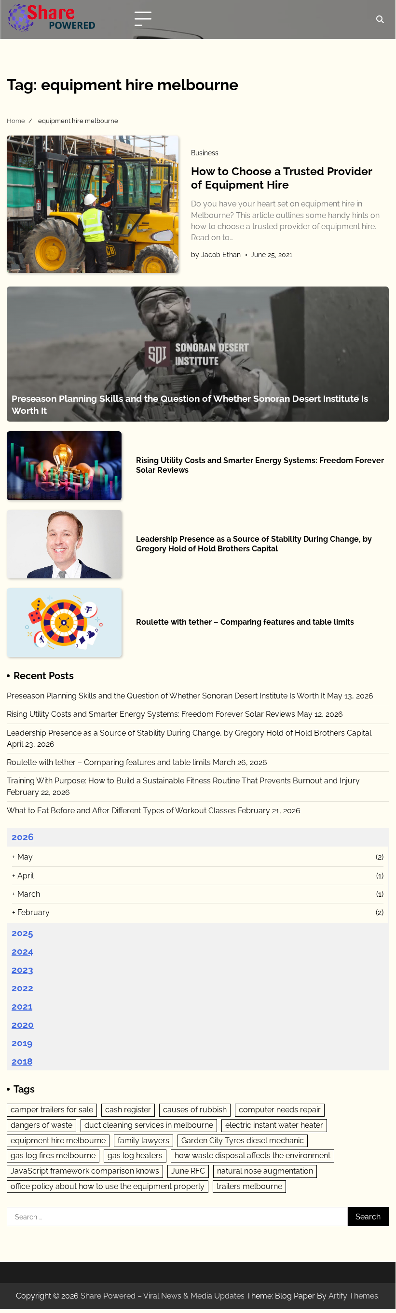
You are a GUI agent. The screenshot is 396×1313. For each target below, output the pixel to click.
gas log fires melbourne (53, 1155)
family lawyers (143, 1140)
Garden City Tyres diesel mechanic (242, 1140)
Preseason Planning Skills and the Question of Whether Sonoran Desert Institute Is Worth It (166, 695)
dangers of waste (41, 1125)
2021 (22, 1006)
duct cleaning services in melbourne (148, 1125)
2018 (22, 1061)
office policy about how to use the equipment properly (108, 1186)
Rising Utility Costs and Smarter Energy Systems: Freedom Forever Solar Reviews (151, 714)
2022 (22, 988)
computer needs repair (280, 1109)
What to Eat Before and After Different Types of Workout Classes (121, 810)
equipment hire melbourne (58, 1140)
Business (204, 153)
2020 (23, 1024)
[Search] (380, 19)
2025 (22, 933)
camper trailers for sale (52, 1109)
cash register (128, 1109)
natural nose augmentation (265, 1171)
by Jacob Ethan (216, 255)
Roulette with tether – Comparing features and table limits (245, 622)
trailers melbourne (249, 1186)
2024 (22, 951)
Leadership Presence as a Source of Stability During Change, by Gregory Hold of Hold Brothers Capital (254, 543)
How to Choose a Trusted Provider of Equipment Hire (281, 177)
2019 (22, 1043)
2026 (23, 837)
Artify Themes (353, 1295)
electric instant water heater (274, 1125)
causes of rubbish (195, 1109)
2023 (22, 969)
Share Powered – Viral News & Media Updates (163, 1295)
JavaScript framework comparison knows (85, 1171)
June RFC (188, 1171)
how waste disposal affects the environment (252, 1155)
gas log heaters (135, 1155)
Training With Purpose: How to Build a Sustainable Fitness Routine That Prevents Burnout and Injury (183, 780)
